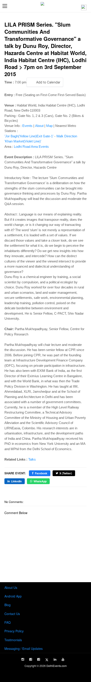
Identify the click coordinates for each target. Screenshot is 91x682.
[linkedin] (55, 659)
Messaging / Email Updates (23, 648)
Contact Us (12, 613)
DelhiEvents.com (56, 666)
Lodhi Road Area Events (31, 146)
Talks (32, 459)
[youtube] (63, 659)
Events (27, 126)
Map (49, 126)
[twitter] (46, 659)
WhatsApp (40, 481)
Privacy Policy (14, 631)
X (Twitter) (65, 473)
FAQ (7, 622)
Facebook (41, 473)
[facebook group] (38, 659)
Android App (13, 596)
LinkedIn (16, 481)
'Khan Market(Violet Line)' (22, 141)
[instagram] (22, 659)
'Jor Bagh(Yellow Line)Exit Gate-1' (28, 136)
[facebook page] (30, 659)
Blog (7, 605)
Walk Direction (66, 136)
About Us (10, 587)
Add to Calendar (48, 82)
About (39, 126)
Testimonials (13, 640)
